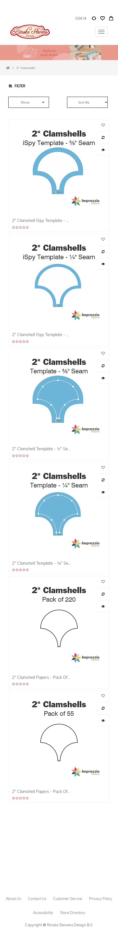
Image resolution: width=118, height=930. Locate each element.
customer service (67, 898)
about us (13, 898)
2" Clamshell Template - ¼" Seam (41, 563)
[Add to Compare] (94, 19)
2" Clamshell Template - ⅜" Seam (41, 448)
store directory (72, 912)
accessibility (43, 912)
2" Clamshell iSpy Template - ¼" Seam (41, 334)
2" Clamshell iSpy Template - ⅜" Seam (41, 220)
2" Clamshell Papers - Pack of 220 (41, 677)
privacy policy (100, 898)
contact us (37, 898)
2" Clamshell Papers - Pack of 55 (41, 791)
